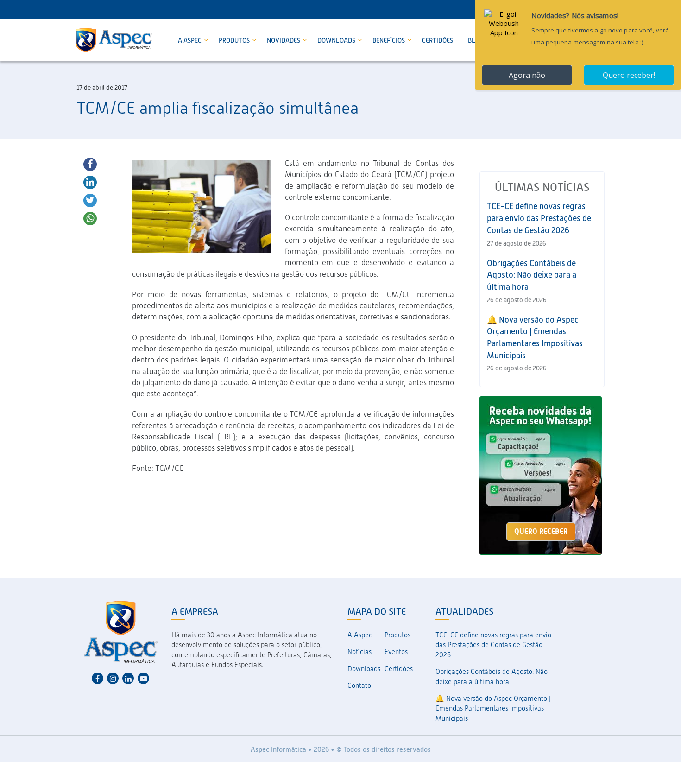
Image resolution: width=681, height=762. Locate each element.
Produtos (235, 40)
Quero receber (541, 531)
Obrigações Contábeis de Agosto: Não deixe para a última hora (531, 275)
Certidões (437, 40)
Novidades (284, 40)
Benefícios (389, 40)
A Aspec (190, 40)
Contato (359, 685)
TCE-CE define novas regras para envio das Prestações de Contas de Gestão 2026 (539, 218)
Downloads (337, 40)
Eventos (396, 652)
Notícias (359, 652)
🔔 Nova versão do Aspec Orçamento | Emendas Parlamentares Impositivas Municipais (493, 708)
